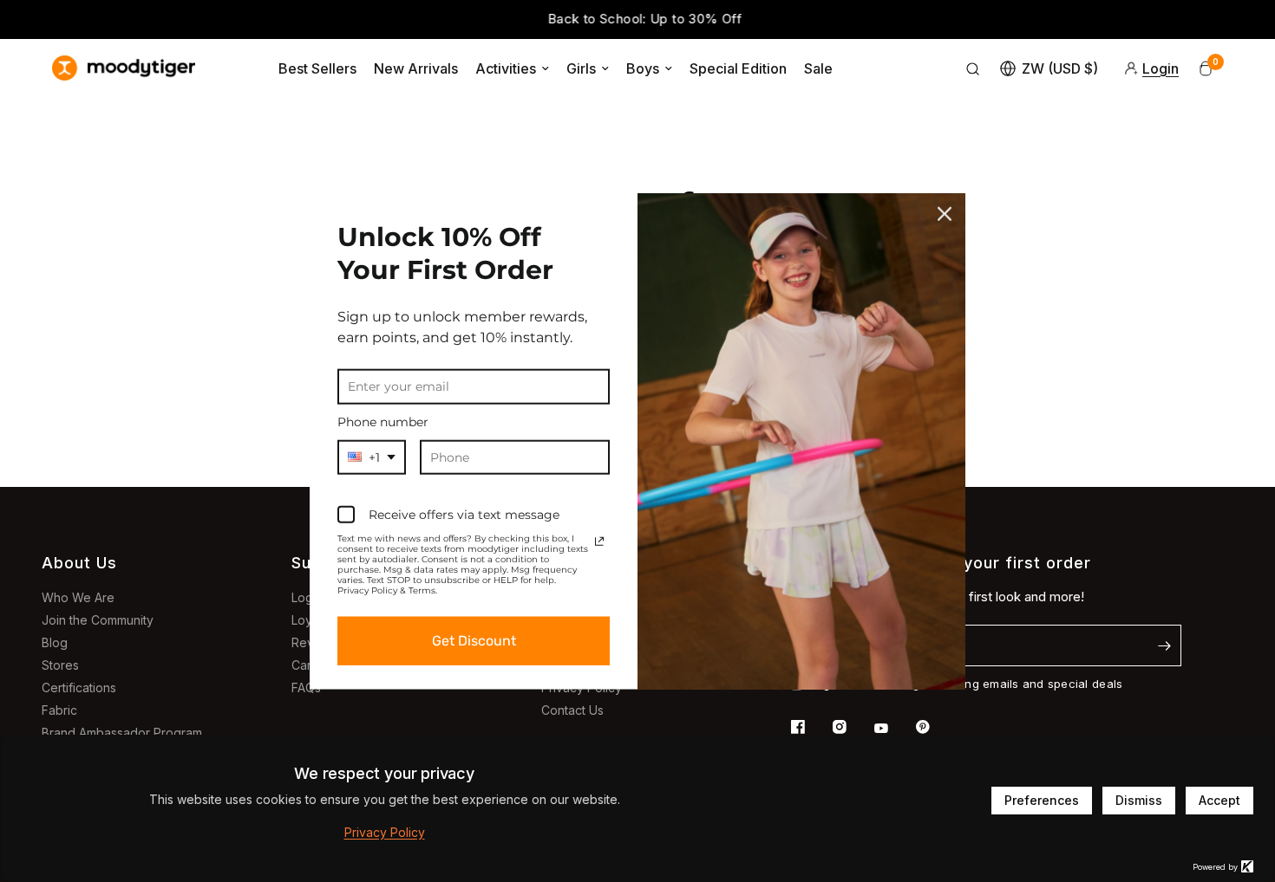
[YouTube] (893, 729)
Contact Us (572, 710)
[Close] (944, 214)
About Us (79, 562)
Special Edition (738, 68)
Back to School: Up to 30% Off (637, 18)
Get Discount (474, 640)
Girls (581, 68)
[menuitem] (317, 68)
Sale (818, 68)
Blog (55, 642)
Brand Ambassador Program (122, 732)
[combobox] (371, 457)
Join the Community (98, 620)
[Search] (973, 68)
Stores (60, 665)
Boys (642, 68)
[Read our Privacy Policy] (599, 541)
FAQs (306, 687)
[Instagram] (852, 727)
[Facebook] (810, 727)
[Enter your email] (1164, 645)
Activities (505, 68)
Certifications (79, 687)
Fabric (59, 710)
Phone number (382, 422)
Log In (308, 597)
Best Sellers (317, 68)
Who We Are (78, 597)
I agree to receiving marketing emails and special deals (965, 684)
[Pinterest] (935, 727)
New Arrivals (416, 68)
